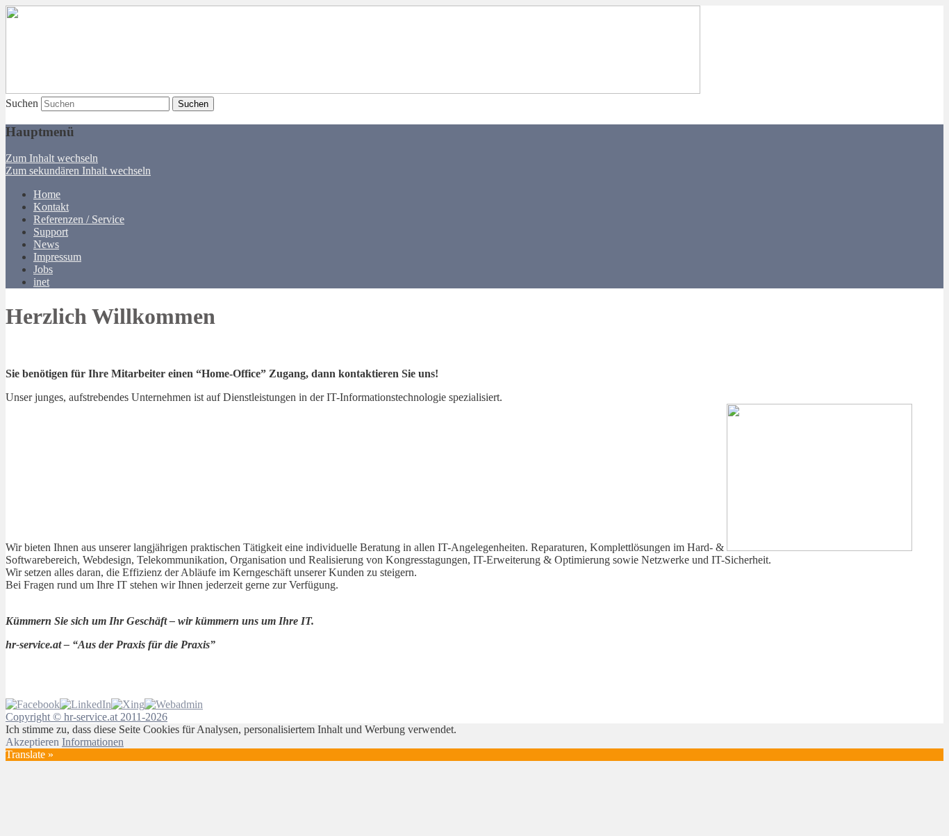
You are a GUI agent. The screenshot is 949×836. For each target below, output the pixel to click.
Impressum (57, 257)
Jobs (43, 269)
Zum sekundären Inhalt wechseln (78, 171)
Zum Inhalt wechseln (52, 158)
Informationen (93, 742)
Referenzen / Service (78, 219)
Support (50, 232)
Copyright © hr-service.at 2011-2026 (86, 717)
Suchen (22, 103)
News (46, 244)
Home (46, 194)
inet (41, 282)
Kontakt (51, 207)
